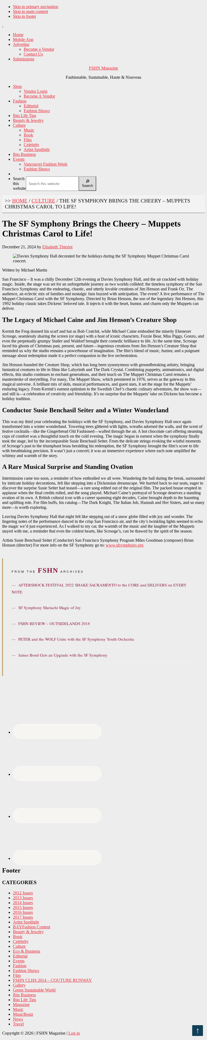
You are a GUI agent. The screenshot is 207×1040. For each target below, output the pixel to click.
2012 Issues (23, 893)
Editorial (20, 956)
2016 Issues (23, 912)
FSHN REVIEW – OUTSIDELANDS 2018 (51, 623)
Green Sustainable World (34, 990)
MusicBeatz (23, 1014)
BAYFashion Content (31, 927)
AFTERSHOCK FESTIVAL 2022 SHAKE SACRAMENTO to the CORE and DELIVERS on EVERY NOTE (99, 588)
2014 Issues (23, 902)
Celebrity (21, 941)
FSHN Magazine (103, 68)
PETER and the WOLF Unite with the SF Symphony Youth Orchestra (73, 639)
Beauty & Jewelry (28, 931)
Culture (19, 946)
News (18, 1019)
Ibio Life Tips (24, 999)
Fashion (19, 965)
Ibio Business (24, 995)
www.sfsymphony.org (124, 545)
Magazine (21, 1004)
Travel (18, 1024)
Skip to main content (30, 11)
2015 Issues (23, 907)
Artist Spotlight (26, 922)
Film (17, 975)
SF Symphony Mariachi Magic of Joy (46, 607)
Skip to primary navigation (35, 6)
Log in (74, 1033)
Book (17, 936)
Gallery (19, 985)
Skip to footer (24, 16)
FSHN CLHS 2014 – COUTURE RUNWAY (52, 980)
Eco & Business (26, 951)
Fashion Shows (26, 970)
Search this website (19, 183)
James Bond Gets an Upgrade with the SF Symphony (60, 655)
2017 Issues (23, 917)
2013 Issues (23, 897)
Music (18, 1009)
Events (19, 961)
